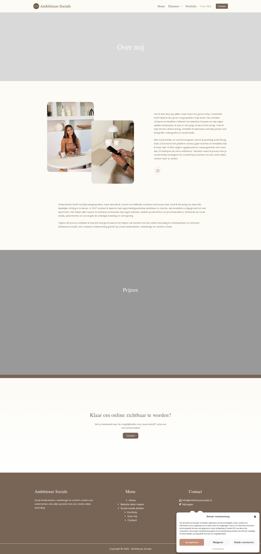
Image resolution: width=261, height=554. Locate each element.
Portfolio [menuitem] (191, 6)
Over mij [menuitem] (205, 6)
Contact (222, 6)
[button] (254, 516)
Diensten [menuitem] (173, 6)
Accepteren (191, 542)
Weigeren (218, 542)
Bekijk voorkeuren (244, 542)
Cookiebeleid (218, 549)
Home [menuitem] (161, 6)
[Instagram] (157, 171)
